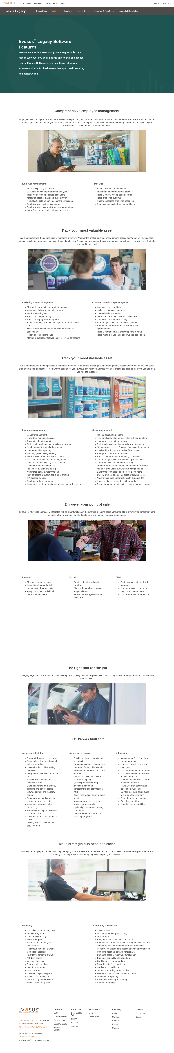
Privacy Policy (24, 1027)
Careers (115, 1028)
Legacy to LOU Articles (128, 11)
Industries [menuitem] (38, 3)
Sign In (156, 3)
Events (115, 1024)
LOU (56, 1013)
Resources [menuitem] (50, 3)
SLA (37, 1027)
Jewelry (74, 1026)
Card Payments (60, 1024)
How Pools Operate (58, 1029)
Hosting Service (83, 11)
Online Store (94, 1017)
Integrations (67, 11)
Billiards (74, 1023)
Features (54, 11)
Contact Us (140, 1013)
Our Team (116, 1017)
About (114, 1013)
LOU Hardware (60, 1016)
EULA (32, 1027)
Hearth (74, 1019)
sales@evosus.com (26, 1020)
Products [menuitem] (27, 3)
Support (139, 1017)
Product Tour (41, 11)
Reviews (116, 1021)
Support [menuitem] (63, 3)
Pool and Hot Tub (76, 1014)
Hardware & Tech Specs (104, 11)
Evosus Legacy (60, 1020)
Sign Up (165, 3)
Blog (91, 1013)
